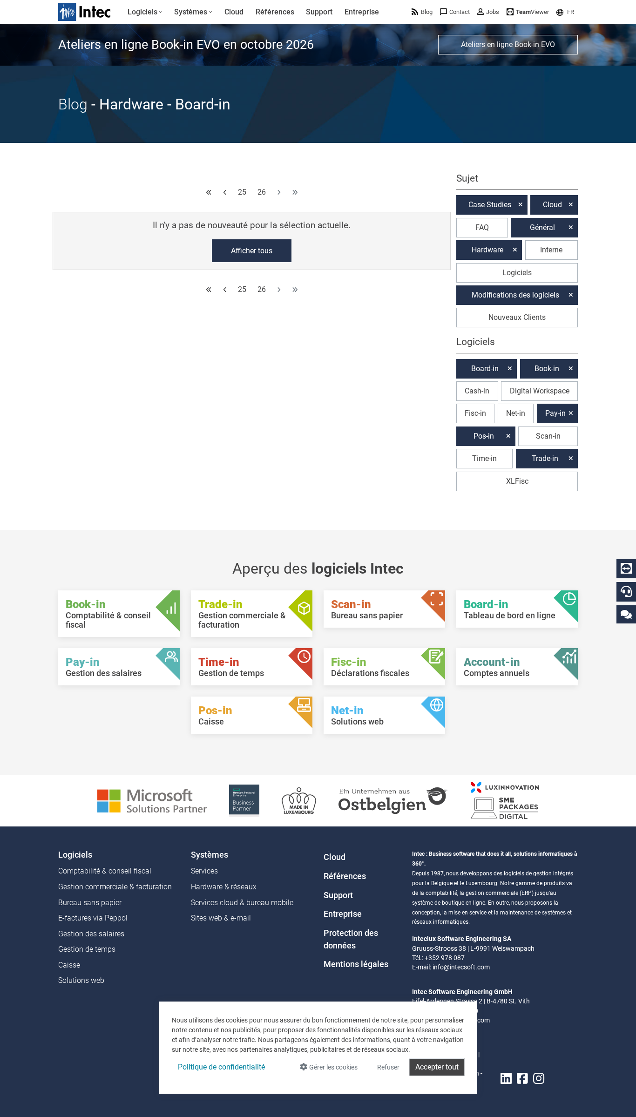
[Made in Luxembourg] (299, 800)
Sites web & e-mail (221, 918)
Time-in (484, 458)
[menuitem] (145, 12)
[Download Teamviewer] (626, 568)
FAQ (482, 227)
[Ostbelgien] (393, 800)
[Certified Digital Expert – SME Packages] (505, 800)
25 (242, 192)
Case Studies (489, 204)
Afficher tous (251, 250)
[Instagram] (538, 1079)
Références (345, 876)
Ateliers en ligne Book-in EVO (508, 44)
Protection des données (351, 939)
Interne (551, 249)
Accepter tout (437, 1067)
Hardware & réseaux (224, 886)
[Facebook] (522, 1079)
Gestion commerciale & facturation (115, 886)
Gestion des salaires (91, 933)
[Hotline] (626, 591)
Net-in (515, 413)
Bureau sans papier (90, 902)
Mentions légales (356, 964)
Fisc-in (475, 413)
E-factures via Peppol (93, 918)
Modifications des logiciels (515, 295)
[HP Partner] (244, 800)
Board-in (485, 368)
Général (542, 227)
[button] (565, 12)
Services (204, 871)
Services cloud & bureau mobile (242, 902)
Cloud (552, 204)
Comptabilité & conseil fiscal (104, 871)
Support (338, 895)
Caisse (69, 965)
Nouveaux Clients (517, 317)
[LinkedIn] (506, 1079)
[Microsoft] (152, 800)
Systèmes (209, 855)
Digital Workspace (539, 390)
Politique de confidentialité (221, 1067)
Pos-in (484, 436)
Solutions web (81, 980)
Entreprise (343, 914)
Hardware (487, 249)
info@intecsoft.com (461, 967)
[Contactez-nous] (626, 614)
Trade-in (545, 458)
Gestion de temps (86, 949)
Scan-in (548, 436)
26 (261, 192)
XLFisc (517, 481)
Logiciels (517, 272)
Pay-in (555, 413)
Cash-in (477, 390)
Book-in (547, 368)
